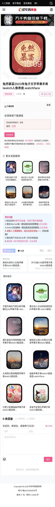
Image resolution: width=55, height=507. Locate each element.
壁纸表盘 (8, 94)
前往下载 (47, 94)
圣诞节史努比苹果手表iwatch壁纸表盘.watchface (39, 410)
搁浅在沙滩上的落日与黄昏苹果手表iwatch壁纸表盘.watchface (40, 343)
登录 (14, 126)
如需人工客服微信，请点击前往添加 (22, 231)
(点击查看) (43, 224)
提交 (48, 459)
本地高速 (9, 135)
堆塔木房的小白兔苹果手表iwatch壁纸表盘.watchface (13, 265)
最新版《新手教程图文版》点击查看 (22, 241)
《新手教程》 (29, 141)
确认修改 (48, 426)
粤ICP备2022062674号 (27, 490)
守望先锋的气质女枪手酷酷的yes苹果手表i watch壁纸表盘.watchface (14, 309)
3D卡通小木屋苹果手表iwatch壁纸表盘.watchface (41, 265)
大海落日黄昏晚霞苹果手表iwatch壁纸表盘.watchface (14, 376)
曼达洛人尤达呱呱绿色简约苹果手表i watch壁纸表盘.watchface (40, 309)
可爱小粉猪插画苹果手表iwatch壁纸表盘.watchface (14, 410)
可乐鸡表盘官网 (35, 486)
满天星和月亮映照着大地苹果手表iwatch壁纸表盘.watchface (14, 343)
